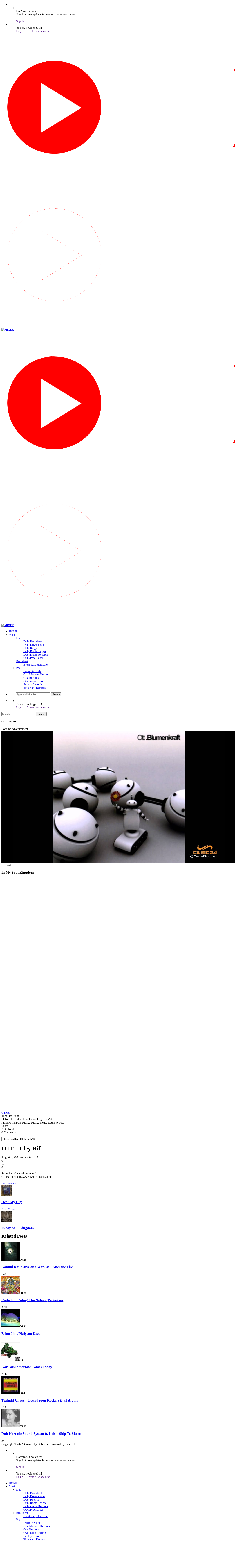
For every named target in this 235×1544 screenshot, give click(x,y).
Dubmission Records (36, 654)
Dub (18, 638)
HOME (13, 631)
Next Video (8, 1209)
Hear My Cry (11, 1202)
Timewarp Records (35, 687)
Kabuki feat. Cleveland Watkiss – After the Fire (37, 1267)
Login (19, 31)
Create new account (38, 31)
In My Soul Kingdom (17, 1228)
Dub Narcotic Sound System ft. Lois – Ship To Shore (41, 1434)
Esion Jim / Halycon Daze (20, 1334)
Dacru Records (32, 671)
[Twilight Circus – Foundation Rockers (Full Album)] (10, 1393)
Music (12, 634)
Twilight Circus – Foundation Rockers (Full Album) (40, 1400)
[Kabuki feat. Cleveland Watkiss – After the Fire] (10, 1259)
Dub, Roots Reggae (35, 651)
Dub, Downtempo (34, 644)
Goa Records (31, 677)
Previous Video (10, 1183)
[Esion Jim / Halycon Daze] (10, 1326)
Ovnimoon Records (35, 681)
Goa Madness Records (37, 674)
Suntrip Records (33, 684)
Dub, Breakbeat (33, 641)
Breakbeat (22, 661)
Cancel (5, 1112)
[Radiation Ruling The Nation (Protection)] (10, 1293)
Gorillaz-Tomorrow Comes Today (26, 1367)
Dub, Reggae (31, 648)
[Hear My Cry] (6, 1194)
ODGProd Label (33, 657)
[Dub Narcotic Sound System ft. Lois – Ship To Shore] (10, 1426)
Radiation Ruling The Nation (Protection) (32, 1300)
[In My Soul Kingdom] (6, 1220)
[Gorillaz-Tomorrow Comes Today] (10, 1359)
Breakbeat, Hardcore (36, 664)
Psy (18, 667)
